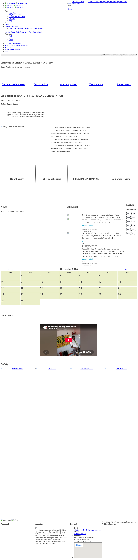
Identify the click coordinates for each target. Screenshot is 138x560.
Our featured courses (13, 84)
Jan (134, 221)
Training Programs (11, 26)
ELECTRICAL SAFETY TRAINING (16, 46)
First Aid (8, 47)
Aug (128, 213)
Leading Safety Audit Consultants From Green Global (23, 32)
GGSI (6, 51)
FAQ (10, 36)
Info (83, 243)
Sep (133, 213)
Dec (128, 221)
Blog (10, 21)
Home (69, 9)
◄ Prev (10, 269)
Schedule (12, 19)
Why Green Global (15, 15)
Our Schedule (41, 84)
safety (83, 227)
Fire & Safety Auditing (12, 49)
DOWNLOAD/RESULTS (13, 44)
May (133, 229)
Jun (128, 233)
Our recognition (68, 84)
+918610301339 (94, 2)
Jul (133, 233)
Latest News (124, 84)
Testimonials (96, 84)
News (11, 40)
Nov (133, 217)
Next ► (127, 269)
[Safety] (73, 4)
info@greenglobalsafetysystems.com (113, 2)
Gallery (11, 38)
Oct (128, 217)
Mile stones (13, 13)
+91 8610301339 (80, 534)
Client (7, 24)
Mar (133, 225)
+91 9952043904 (78, 2)
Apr (128, 229)
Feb (128, 225)
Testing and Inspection (17, 17)
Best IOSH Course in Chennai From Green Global (26, 28)
